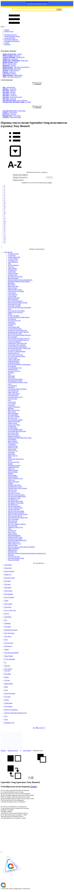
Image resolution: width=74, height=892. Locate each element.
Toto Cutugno (8, 604)
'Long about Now (13, 395)
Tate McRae (7, 617)
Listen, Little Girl (13, 392)
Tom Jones (7, 584)
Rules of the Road (13, 442)
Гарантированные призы (12, 36)
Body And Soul (12, 288)
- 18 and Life (9, 89)
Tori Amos (7, 670)
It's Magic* (11, 372)
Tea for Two (11, 480)
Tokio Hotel (7, 587)
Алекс (33, 786)
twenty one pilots (9, 571)
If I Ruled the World (13, 363)
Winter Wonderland (13, 548)
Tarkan (6, 600)
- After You (9, 90)
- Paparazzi (9, 73)
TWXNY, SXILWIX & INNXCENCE (15, 713)
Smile (9, 457)
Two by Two (11, 532)
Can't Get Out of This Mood (16, 291)
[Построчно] (41, 764)
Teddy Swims (8, 591)
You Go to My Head (14, 556)
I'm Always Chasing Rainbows (17, 351)
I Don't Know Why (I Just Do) (16, 345)
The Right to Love (13, 499)
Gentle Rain (11, 322)
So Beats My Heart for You (15, 459)
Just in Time (11, 377)
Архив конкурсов (9, 38)
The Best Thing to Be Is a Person (17, 488)
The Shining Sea (12, 504)
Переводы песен (13, 750)
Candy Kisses (12, 293)
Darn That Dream (13, 299)
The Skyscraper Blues (14, 506)
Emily (9, 309)
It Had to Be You (13, 369)
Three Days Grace (9, 578)
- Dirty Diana (12, 68)
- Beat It (10, 62)
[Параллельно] (14, 764)
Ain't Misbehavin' (13, 262)
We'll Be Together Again (15, 537)
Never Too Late (12, 418)
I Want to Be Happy (13, 361)
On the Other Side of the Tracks (17, 431)
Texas (6, 719)
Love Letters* (12, 403)
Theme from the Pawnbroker (16, 512)
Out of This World (13, 434)
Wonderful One (12, 552)
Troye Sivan (7, 636)
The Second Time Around (15, 501)
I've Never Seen (12, 358)
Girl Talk (10, 325)
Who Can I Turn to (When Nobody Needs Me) (21, 547)
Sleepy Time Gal (13, 455)
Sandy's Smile (12, 449)
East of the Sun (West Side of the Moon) (19, 307)
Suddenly (10, 473)
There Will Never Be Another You (17, 517)
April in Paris (12, 271)
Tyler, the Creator (9, 633)
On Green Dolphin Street (15, 429)
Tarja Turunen (8, 706)
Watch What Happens (14, 535)
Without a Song (12, 550)
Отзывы (6, 43)
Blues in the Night (13, 286)
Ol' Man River (12, 426)
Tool (5, 620)
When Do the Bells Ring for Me (17, 540)
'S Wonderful (11, 444)
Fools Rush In (12, 319)
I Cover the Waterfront (14, 341)
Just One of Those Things (15, 379)
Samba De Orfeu (13, 446)
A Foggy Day (12, 255)
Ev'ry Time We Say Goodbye (16, 311)
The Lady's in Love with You (16, 495)
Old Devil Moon (12, 428)
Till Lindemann (8, 594)
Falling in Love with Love (15, 312)
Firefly (10, 314)
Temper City (7, 574)
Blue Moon (11, 283)
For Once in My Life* (14, 320)
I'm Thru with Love (13, 353)
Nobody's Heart (12, 423)
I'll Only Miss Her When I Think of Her (19, 348)
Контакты (7, 44)
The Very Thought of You (15, 508)
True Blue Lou (12, 530)
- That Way (9, 114)
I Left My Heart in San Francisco (17, 346)
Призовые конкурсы (10, 34)
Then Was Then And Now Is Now (18, 514)
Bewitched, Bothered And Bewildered (19, 281)
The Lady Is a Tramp (14, 493)
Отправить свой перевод (12, 41)
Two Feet (7, 680)
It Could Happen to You (15, 368)
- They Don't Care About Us (16, 67)
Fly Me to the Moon (13, 315)
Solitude (10, 464)
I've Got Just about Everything (16, 356)
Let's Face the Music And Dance (17, 389)
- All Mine (17, 102)
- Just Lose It (9, 72)
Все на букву (39, 728)
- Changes (9, 92)
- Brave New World (12, 117)
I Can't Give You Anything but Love (18, 340)
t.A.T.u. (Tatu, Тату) (10, 610)
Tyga (5, 716)
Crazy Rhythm (12, 296)
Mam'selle (11, 408)
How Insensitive (12, 337)
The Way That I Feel (14, 509)
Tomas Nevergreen (9, 693)
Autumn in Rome (13, 273)
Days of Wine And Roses (15, 301)
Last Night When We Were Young (17, 382)
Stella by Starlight (13, 470)
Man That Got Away (14, 410)
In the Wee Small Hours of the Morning (19, 364)
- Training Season (11, 70)
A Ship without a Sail (14, 257)
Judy (9, 374)
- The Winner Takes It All (12, 77)
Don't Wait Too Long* (14, 304)
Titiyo (6, 639)
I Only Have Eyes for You (15, 354)
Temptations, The (9, 722)
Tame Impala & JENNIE (11, 652)
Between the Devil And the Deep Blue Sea (20, 280)
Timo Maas (7, 674)
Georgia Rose (12, 324)
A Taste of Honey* (13, 258)
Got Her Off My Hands (14, 328)
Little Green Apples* (14, 394)
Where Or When (12, 545)
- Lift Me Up (10, 95)
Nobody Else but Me (14, 421)
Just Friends (11, 376)
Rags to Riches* (12, 441)
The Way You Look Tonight (16, 511)
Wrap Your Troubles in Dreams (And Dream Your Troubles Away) (27, 553)
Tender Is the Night (13, 481)
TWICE (6, 700)
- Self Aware (10, 59)
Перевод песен (8, 31)
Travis (6, 690)
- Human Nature (12, 75)
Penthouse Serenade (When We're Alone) (19, 438)
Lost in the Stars (12, 398)
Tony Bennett (27, 750)
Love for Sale (12, 402)
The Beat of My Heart (14, 485)
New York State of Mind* (15, 420)
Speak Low (11, 468)
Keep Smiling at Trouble (15, 381)
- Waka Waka (15, 60)
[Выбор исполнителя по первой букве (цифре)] (14, 170)
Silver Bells (11, 452)
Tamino (6, 677)
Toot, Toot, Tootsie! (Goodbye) (17, 524)
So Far (10, 460)
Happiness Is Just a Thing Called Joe (18, 332)
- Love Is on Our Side (12, 97)
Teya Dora (7, 696)
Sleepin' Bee (11, 454)
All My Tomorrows (13, 265)
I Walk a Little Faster (14, 359)
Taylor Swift (7, 568)
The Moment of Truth (14, 498)
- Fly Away (9, 94)
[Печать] (29, 778)
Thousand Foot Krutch (10, 630)
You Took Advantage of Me (16, 558)
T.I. (5, 662)
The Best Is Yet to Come (15, 486)
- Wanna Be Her (9, 87)
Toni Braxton (8, 646)
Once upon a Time (13, 433)
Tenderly (10, 483)
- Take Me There (10, 64)
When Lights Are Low (14, 543)
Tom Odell (7, 581)
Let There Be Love (13, 390)
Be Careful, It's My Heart (15, 276)
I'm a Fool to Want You (14, 350)
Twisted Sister (8, 703)
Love (9, 400)
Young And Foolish (13, 560)
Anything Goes (12, 270)
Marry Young (12, 411)
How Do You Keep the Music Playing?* (19, 335)
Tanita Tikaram (8, 656)
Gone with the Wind (13, 327)
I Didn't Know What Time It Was (17, 343)
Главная (6, 30)
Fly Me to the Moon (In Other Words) (19, 317)
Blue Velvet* (11, 284)
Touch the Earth (12, 525)
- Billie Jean (11, 55)
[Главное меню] (14, 25)
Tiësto (6, 687)
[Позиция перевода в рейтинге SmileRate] (32, 778)
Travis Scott (7, 607)
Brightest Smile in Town (15, 289)
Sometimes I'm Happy (14, 465)
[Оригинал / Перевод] (14, 778)
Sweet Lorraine (12, 475)
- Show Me (9, 99)
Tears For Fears (8, 643)
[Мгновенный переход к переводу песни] (14, 156)
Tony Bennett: (8, 252)
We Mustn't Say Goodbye (15, 538)
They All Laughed (13, 519)
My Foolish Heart (13, 415)
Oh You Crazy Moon (14, 425)
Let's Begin (11, 387)
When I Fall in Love (13, 542)
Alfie (9, 263)
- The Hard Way (14, 57)
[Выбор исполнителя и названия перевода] (14, 143)
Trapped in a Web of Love (15, 527)
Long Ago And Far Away (15, 397)
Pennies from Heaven (14, 436)
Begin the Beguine (13, 278)
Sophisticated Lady (13, 467)
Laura (9, 384)
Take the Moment (13, 477)
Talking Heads (8, 683)
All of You (11, 267)
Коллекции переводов (11, 39)
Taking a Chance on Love (15, 478)
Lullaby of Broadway (14, 407)
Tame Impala (8, 565)
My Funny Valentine (14, 416)
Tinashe (6, 649)
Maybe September (13, 413)
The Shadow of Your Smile (15, 503)
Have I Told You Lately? (15, 333)
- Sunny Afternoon (15, 100)
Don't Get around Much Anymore (17, 302)
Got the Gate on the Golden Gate (17, 330)
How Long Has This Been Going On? (19, 338)
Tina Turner (7, 626)
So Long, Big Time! (13, 462)
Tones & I (7, 665)
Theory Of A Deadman (11, 709)
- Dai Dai (12, 54)
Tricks (9, 529)
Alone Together (12, 268)
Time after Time (12, 522)
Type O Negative (9, 597)
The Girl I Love (12, 490)
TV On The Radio (9, 659)
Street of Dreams (13, 472)
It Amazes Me (12, 366)
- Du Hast (9, 65)
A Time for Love (13, 260)
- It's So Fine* (12, 115)
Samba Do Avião (13, 447)
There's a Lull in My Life (15, 516)
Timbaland (7, 623)
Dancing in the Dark (14, 298)
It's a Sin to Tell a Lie (14, 371)
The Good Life (12, 491)
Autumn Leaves (12, 275)
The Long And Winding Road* (17, 496)
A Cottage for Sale (13, 254)
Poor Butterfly (12, 439)
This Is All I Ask (12, 521)
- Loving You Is (10, 112)
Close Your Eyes (12, 294)
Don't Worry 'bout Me (14, 306)
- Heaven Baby (14, 111)
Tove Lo (6, 613)
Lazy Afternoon (12, 385)
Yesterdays (11, 555)
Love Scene (11, 405)
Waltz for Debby (12, 534)
